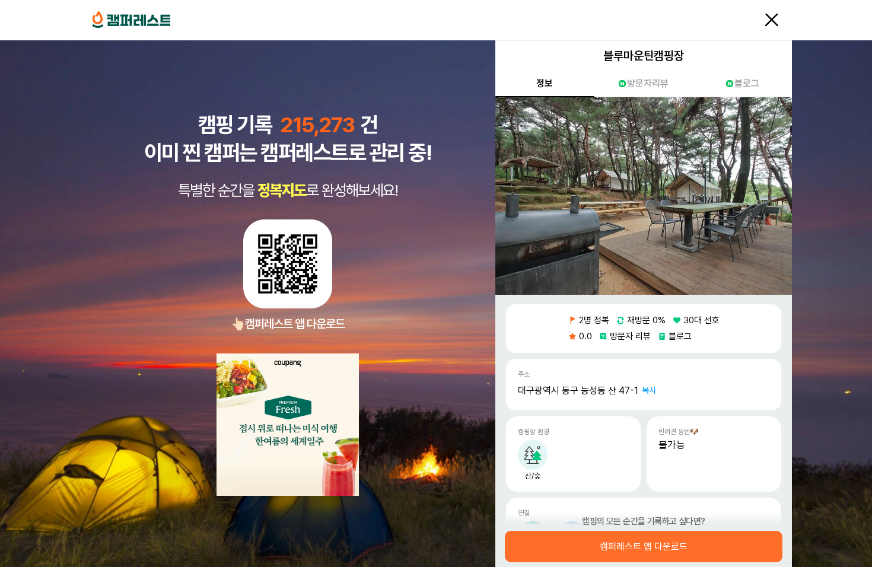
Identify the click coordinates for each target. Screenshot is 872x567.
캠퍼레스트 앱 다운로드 (644, 547)
